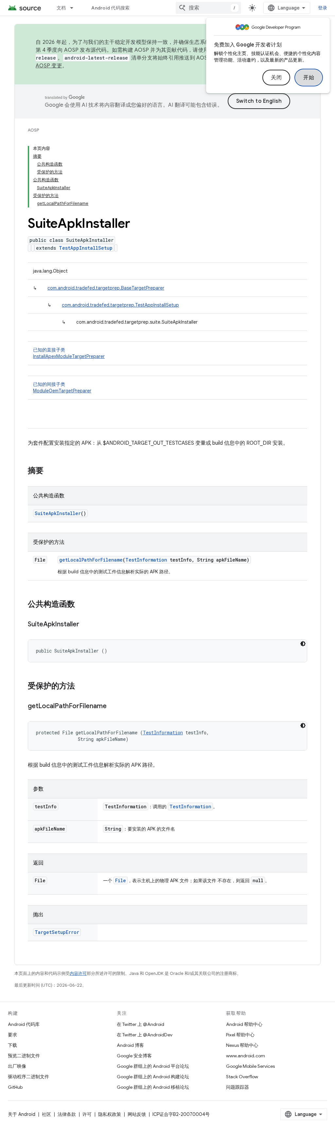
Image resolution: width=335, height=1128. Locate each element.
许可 (87, 1114)
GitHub (15, 1087)
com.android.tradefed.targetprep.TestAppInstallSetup (120, 305)
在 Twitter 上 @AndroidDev (144, 1035)
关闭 (276, 77)
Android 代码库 (24, 1024)
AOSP (33, 130)
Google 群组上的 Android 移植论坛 (153, 1087)
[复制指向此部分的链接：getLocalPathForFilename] (113, 706)
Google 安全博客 (134, 1056)
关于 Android (21, 1114)
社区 (46, 1114)
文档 (61, 8)
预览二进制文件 (24, 1056)
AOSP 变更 (49, 66)
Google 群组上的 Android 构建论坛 (153, 1077)
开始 (308, 77)
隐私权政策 (109, 1114)
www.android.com (245, 1056)
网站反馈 (137, 1114)
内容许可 (78, 973)
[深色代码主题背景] (303, 644)
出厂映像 (17, 1066)
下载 (12, 1045)
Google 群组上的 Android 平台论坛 (153, 1066)
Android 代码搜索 (110, 8)
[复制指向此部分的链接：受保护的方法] (81, 686)
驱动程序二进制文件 (28, 1077)
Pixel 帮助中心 (240, 1035)
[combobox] (208, 8)
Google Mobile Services (250, 1066)
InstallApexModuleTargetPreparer (69, 356)
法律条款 (67, 1114)
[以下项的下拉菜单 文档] (74, 8)
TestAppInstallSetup (86, 248)
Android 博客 (130, 1045)
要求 (12, 1035)
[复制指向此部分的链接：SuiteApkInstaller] (85, 625)
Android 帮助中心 (244, 1024)
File (120, 880)
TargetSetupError (57, 932)
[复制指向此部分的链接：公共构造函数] (81, 605)
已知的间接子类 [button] (62, 387)
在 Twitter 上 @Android (140, 1024)
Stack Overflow (242, 1077)
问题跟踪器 (237, 1087)
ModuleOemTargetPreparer (62, 391)
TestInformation (146, 560)
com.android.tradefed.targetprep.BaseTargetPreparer (105, 288)
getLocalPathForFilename (91, 560)
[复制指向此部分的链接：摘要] (50, 471)
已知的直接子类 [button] (69, 353)
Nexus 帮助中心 (242, 1045)
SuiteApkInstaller (58, 513)
